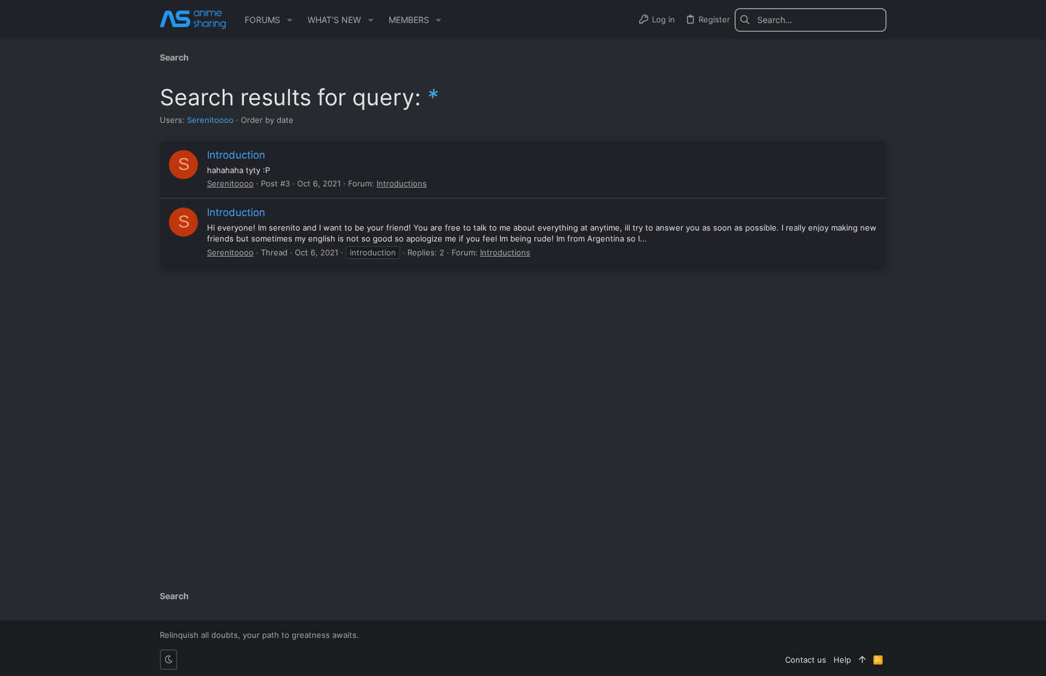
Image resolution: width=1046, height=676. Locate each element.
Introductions (402, 183)
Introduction (236, 155)
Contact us (805, 660)
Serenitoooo (210, 120)
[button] (289, 20)
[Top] (862, 660)
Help (842, 660)
